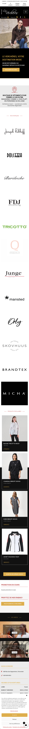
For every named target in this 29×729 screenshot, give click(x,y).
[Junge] (14, 274)
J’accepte (14, 632)
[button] (26, 695)
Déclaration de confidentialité (19, 727)
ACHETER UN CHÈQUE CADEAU (14, 574)
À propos (10, 4)
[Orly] (14, 322)
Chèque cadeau (17, 4)
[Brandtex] (14, 369)
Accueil (4, 3)
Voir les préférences (14, 723)
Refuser (14, 719)
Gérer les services (14, 711)
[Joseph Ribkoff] (14, 131)
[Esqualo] (14, 250)
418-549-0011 (7, 675)
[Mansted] (14, 298)
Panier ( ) (13, 17)
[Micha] (14, 393)
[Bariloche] (14, 179)
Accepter (14, 715)
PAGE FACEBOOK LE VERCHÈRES (12, 604)
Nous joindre (24, 4)
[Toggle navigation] (26, 11)
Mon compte (4, 17)
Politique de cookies (7, 727)
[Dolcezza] (14, 155)
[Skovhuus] (14, 346)
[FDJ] (14, 203)
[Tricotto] (14, 227)
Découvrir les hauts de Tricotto (13, 70)
